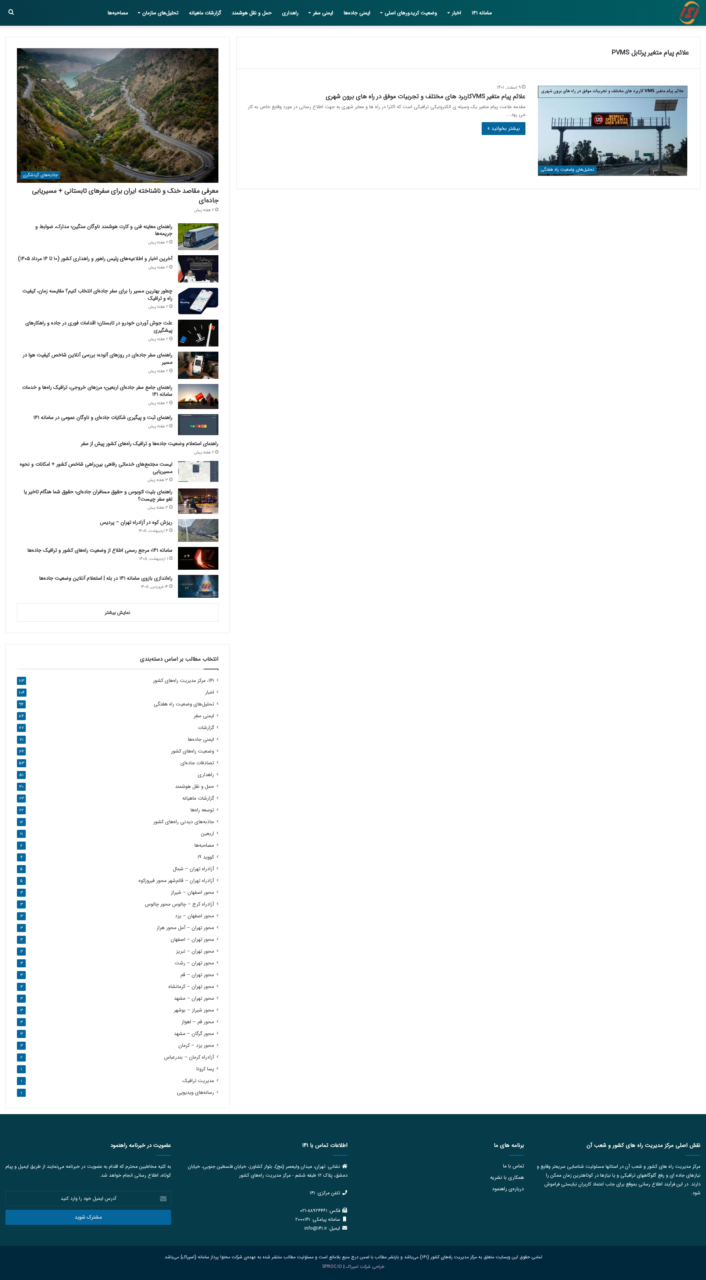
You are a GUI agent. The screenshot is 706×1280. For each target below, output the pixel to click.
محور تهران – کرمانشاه (191, 987)
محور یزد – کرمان (196, 1045)
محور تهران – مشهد (194, 998)
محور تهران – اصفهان (192, 939)
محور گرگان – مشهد (194, 1034)
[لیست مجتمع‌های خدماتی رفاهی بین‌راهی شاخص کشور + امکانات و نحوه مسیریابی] (198, 471)
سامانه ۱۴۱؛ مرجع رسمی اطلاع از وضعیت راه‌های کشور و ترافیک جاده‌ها (100, 550)
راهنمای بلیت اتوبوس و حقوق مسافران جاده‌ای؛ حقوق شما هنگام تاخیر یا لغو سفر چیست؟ (98, 495)
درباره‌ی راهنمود (508, 1189)
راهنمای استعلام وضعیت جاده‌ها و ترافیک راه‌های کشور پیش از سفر (149, 444)
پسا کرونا (205, 1069)
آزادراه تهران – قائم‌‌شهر (176, 881)
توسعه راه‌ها (202, 810)
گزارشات (206, 728)
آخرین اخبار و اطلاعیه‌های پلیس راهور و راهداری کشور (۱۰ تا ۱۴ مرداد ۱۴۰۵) (95, 259)
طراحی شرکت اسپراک (365, 1266)
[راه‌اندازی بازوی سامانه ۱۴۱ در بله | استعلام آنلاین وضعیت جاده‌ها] (198, 586)
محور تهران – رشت (194, 963)
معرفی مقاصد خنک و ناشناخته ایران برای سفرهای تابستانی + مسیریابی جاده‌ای (125, 195)
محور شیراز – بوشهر (194, 1010)
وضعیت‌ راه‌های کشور (192, 751)
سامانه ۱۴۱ (482, 13)
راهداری (290, 13)
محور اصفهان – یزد (194, 916)
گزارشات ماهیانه (205, 13)
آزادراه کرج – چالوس (179, 904)
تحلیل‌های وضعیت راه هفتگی (184, 704)
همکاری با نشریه (507, 1177)
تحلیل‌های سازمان (160, 13)
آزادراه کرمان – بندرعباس (189, 1057)
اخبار (456, 13)
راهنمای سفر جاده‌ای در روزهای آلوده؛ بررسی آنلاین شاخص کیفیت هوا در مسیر (97, 358)
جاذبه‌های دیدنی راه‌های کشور (183, 822)
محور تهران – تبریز (195, 951)
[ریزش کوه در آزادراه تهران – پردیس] (198, 530)
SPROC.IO (332, 1266)
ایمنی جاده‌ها (357, 13)
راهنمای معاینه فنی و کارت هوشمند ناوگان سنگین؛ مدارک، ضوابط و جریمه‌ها (103, 230)
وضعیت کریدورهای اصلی (411, 13)
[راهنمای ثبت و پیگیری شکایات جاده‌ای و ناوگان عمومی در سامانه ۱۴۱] (198, 424)
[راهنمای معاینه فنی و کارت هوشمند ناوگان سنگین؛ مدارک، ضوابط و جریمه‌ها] (198, 236)
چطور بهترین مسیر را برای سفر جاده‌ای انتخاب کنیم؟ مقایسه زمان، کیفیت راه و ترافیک (97, 294)
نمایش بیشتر (117, 612)
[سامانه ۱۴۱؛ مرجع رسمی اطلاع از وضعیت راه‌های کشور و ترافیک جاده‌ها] (198, 558)
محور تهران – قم (197, 975)
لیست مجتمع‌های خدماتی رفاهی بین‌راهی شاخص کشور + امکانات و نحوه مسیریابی (96, 468)
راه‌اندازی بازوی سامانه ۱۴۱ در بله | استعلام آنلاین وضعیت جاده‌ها (105, 578)
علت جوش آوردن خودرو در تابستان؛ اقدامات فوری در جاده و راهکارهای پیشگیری (98, 326)
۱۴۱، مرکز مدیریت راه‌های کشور (183, 681)
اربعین (207, 834)
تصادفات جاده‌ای (197, 763)
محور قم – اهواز (198, 1022)
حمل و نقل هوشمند (252, 13)
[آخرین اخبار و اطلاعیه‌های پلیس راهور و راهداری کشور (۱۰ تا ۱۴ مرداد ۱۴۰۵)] (198, 268)
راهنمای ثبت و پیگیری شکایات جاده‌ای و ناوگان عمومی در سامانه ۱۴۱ (102, 417)
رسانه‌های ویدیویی (195, 1092)
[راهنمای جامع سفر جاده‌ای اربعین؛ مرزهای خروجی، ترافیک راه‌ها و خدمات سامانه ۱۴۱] (198, 396)
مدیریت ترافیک (198, 1081)
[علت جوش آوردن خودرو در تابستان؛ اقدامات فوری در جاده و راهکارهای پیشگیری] (198, 333)
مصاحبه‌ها (118, 13)
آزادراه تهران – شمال (193, 869)
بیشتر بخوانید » (503, 128)
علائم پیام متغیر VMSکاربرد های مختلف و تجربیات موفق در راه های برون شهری (425, 97)
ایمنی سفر (323, 13)
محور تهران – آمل (185, 928)
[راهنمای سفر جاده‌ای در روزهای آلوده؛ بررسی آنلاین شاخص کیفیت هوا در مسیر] (198, 365)
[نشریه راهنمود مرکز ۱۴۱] (689, 13)
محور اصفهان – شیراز (192, 892)
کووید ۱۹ (205, 857)
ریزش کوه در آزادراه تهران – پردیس (136, 522)
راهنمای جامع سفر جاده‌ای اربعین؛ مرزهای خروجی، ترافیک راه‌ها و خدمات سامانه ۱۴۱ (97, 391)
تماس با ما (513, 1166)
